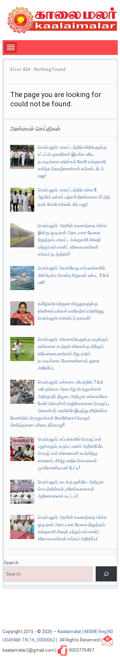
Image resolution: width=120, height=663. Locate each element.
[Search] (106, 573)
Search (11, 562)
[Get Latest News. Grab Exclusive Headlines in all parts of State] (61, 19)
